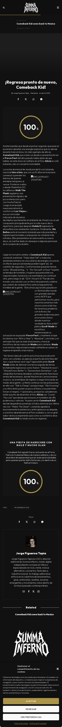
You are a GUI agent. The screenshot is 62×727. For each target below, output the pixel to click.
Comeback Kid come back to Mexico (36, 23)
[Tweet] (26, 99)
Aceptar (31, 701)
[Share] (18, 99)
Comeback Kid (22, 507)
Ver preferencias (30, 717)
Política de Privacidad (38, 723)
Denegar (31, 709)
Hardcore (22, 20)
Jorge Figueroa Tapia (31, 553)
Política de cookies (21, 723)
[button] (57, 668)
